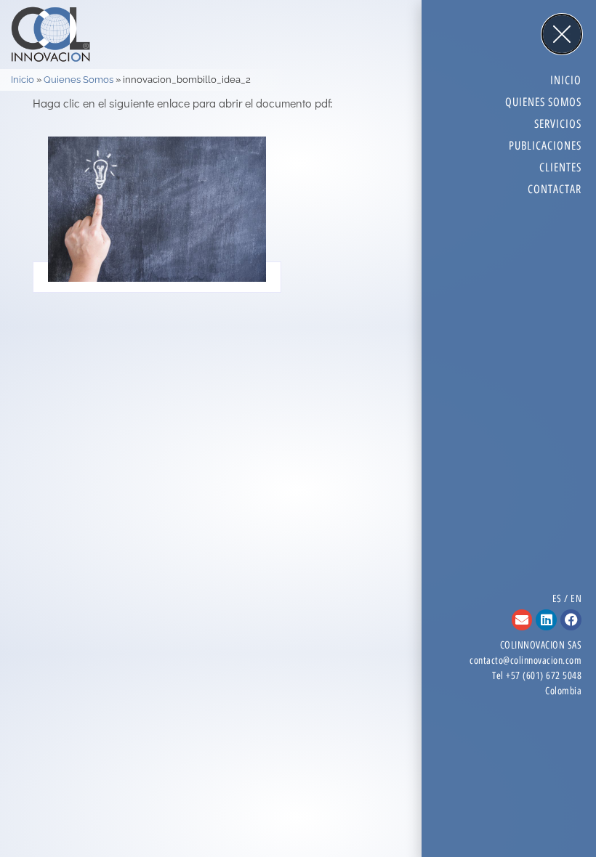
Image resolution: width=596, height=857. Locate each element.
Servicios (557, 124)
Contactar (554, 189)
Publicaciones (545, 146)
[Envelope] (522, 619)
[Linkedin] (546, 619)
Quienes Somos (78, 79)
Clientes (560, 167)
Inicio (22, 79)
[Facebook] (570, 619)
